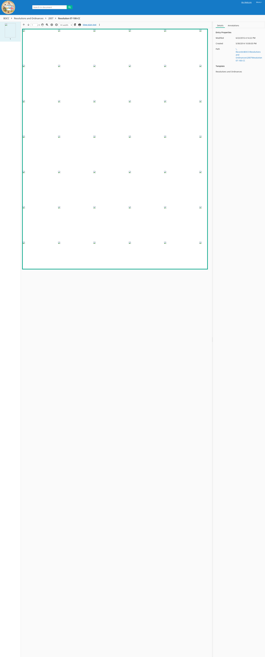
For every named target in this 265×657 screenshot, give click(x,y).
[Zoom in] (51, 24)
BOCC (6, 18)
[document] (239, 339)
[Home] (14, 7)
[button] (10, 32)
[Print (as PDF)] (79, 24)
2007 (51, 18)
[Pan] (42, 24)
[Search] (69, 7)
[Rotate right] (75, 24)
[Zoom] (47, 24)
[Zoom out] (56, 24)
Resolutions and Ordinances (29, 18)
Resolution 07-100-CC (69, 18)
